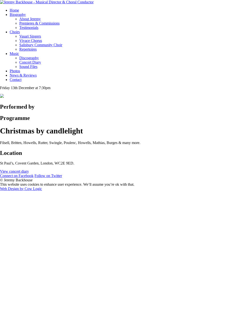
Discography (29, 58)
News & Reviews (23, 75)
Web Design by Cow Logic (21, 189)
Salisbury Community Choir (40, 45)
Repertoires (28, 49)
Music (14, 54)
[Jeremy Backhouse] (47, 2)
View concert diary (14, 171)
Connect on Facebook (17, 176)
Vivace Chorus (30, 41)
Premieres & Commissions (39, 23)
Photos (15, 71)
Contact (15, 80)
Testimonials (28, 28)
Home (14, 10)
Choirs (15, 32)
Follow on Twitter (48, 176)
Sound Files (28, 67)
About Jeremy (30, 19)
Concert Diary (30, 62)
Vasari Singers (30, 36)
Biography (18, 15)
